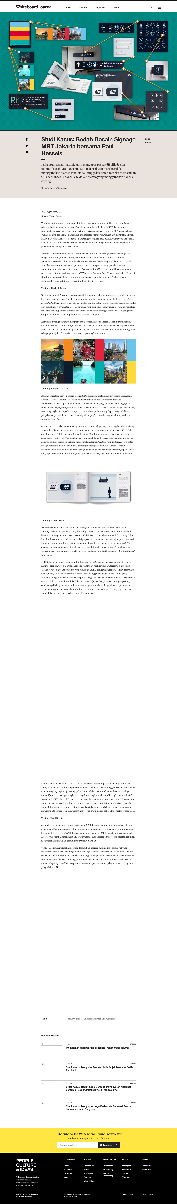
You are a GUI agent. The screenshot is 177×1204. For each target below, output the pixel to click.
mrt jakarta (77, 1019)
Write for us (108, 1166)
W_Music (100, 7)
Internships (89, 1181)
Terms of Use (127, 1194)
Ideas (68, 7)
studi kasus (110, 1019)
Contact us (89, 1166)
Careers (87, 1177)
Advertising (108, 1169)
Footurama (146, 1166)
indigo (68, 1019)
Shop (116, 7)
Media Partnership (108, 1174)
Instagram (127, 1166)
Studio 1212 (146, 1169)
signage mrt (99, 1019)
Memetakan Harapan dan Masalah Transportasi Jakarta (97, 1047)
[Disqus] (88, 912)
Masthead (88, 1173)
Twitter (125, 1173)
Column (83, 7)
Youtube (126, 1177)
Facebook (126, 1169)
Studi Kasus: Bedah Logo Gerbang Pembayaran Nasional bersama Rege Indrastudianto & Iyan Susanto (98, 1088)
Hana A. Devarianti (58, 188)
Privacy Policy (147, 1194)
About (86, 1169)
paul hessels (87, 1019)
